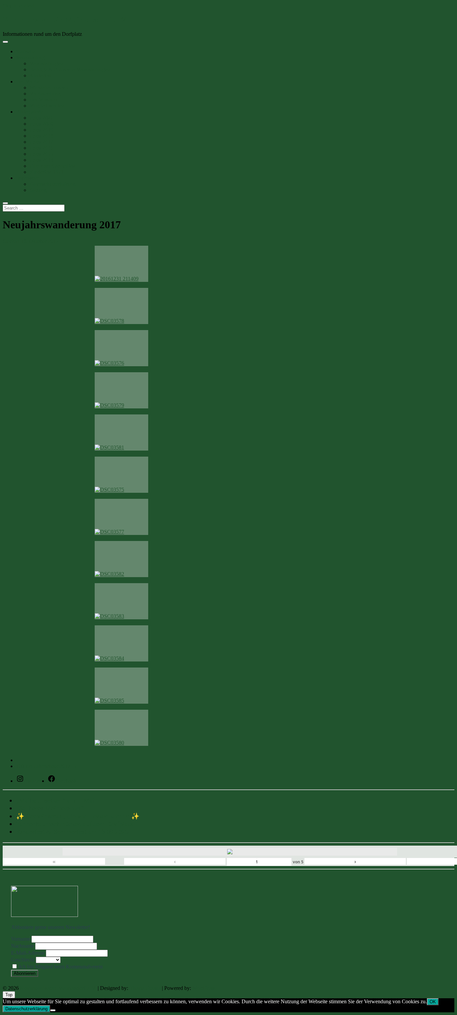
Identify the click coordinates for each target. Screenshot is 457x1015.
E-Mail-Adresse (27, 953)
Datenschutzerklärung (52, 184)
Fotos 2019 (41, 130)
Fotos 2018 (41, 136)
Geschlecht (22, 959)
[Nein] (53, 1010)
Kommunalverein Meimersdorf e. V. (65, 19)
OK (433, 1001)
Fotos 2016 (41, 148)
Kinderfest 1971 (46, 172)
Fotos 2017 (41, 142)
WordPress (203, 988)
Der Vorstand (43, 99)
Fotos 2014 (41, 160)
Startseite (25, 51)
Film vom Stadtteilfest (52, 166)
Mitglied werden (46, 105)
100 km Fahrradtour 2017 (46, 766)
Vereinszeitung (45, 93)
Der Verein (27, 81)
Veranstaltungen (46, 63)
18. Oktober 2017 (40, 241)
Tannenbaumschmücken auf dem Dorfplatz (74, 824)
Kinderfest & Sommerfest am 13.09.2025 (72, 831)
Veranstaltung (30, 57)
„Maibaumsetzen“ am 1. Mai (55, 800)
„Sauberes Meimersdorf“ (50, 808)
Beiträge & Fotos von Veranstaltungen (69, 69)
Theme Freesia (145, 988)
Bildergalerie (29, 111)
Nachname (22, 946)
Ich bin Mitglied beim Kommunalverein (60, 966)
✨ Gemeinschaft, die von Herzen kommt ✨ (78, 816)
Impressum (27, 178)
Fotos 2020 (41, 124)
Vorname (20, 939)
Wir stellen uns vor (49, 87)
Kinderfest (40, 75)
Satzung (38, 190)
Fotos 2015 (41, 154)
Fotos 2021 (41, 118)
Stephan (12, 241)
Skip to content (18, 5)
